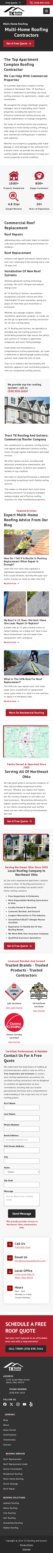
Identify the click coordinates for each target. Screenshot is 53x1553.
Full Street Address (14, 1146)
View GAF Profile (14, 1007)
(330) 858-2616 (17, 391)
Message (8, 1191)
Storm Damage (10, 1483)
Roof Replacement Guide (15, 1464)
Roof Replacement (12, 1459)
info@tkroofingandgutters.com (30, 1260)
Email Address (11, 1135)
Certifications (9, 1434)
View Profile (39, 1010)
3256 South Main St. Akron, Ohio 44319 (25, 1276)
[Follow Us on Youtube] (24, 1404)
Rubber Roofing (10, 1527)
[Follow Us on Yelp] (31, 1404)
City (6, 1156)
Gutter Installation (12, 1469)
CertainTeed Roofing (13, 1523)
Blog (5, 1420)
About (6, 1425)
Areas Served (9, 1430)
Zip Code (8, 1180)
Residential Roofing (12, 1473)
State (7, 1167)
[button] (46, 11)
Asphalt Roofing (11, 1503)
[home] (14, 11)
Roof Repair (9, 1488)
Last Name (9, 1114)
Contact (7, 1444)
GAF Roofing (9, 1518)
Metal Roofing (10, 1508)
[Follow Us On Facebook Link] (5, 1404)
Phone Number (11, 1124)
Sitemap (26, 1549)
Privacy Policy (26, 1545)
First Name (9, 1103)
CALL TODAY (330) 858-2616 (26, 1348)
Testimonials (9, 1439)
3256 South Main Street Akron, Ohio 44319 (18, 1381)
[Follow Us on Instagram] (18, 1404)
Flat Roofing (9, 1513)
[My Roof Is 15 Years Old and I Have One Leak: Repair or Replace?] (26, 603)
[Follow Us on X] (11, 1404)
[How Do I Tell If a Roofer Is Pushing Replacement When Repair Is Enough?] (26, 542)
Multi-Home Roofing (13, 1478)
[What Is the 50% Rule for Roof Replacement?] (26, 662)
